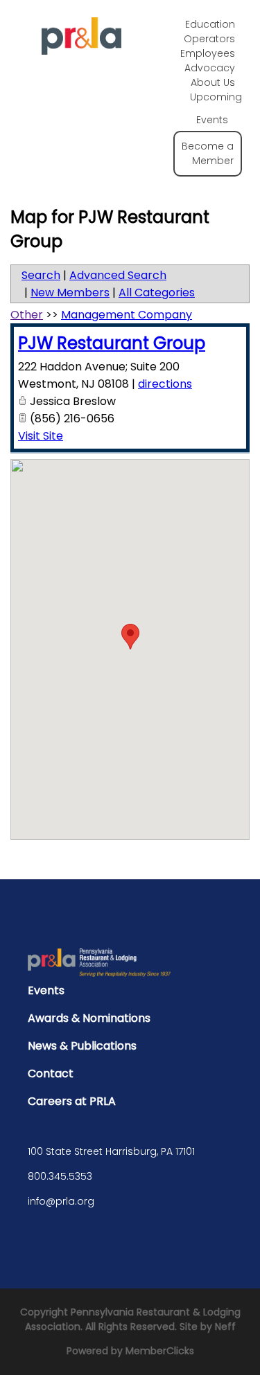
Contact (50, 1073)
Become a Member (208, 153)
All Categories (157, 292)
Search (40, 275)
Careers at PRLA (72, 1101)
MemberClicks (159, 1351)
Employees (207, 53)
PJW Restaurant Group (111, 343)
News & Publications (82, 1046)
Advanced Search (117, 275)
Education (210, 24)
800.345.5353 (60, 1176)
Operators (209, 39)
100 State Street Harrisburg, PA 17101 (111, 1151)
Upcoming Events (216, 108)
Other (26, 315)
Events (46, 990)
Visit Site (40, 436)
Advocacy (209, 68)
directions (165, 384)
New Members (70, 292)
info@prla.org (61, 1201)
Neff (225, 1326)
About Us (213, 82)
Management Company (126, 315)
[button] (130, 636)
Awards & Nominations (89, 1018)
